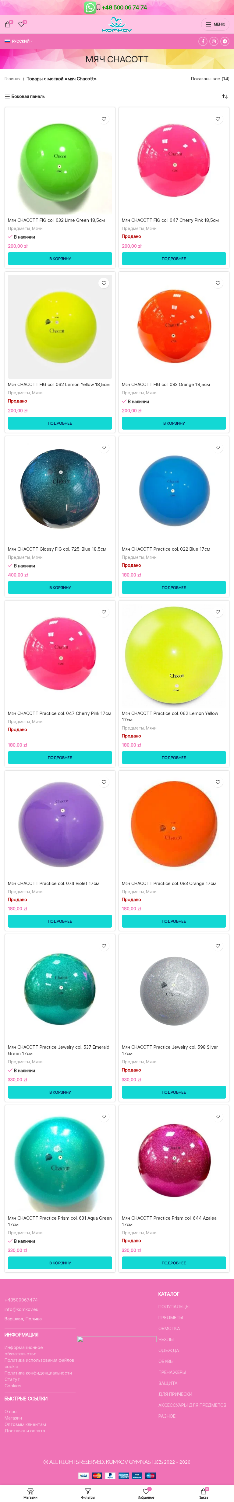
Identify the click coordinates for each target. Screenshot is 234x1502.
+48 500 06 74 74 (124, 7)
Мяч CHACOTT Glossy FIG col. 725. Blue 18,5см (57, 549)
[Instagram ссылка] (213, 41)
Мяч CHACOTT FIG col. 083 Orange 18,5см (166, 384)
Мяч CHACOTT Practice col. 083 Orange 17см (169, 883)
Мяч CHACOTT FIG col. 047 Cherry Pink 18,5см (170, 220)
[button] (60, 258)
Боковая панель (28, 96)
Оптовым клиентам (25, 1424)
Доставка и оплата (25, 1431)
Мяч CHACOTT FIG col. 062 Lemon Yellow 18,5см (59, 384)
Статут (12, 1379)
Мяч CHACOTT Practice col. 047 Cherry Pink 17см (59, 713)
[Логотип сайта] (117, 24)
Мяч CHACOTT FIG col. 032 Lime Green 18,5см (56, 220)
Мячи (37, 228)
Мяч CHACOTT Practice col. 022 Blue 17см (166, 549)
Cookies (13, 1386)
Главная (12, 79)
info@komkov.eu (21, 1309)
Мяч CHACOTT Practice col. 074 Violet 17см (53, 883)
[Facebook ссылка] (202, 41)
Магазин (13, 1418)
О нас (10, 1411)
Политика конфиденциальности (38, 1373)
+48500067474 (21, 1300)
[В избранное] (103, 118)
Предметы (19, 228)
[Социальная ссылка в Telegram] (224, 41)
